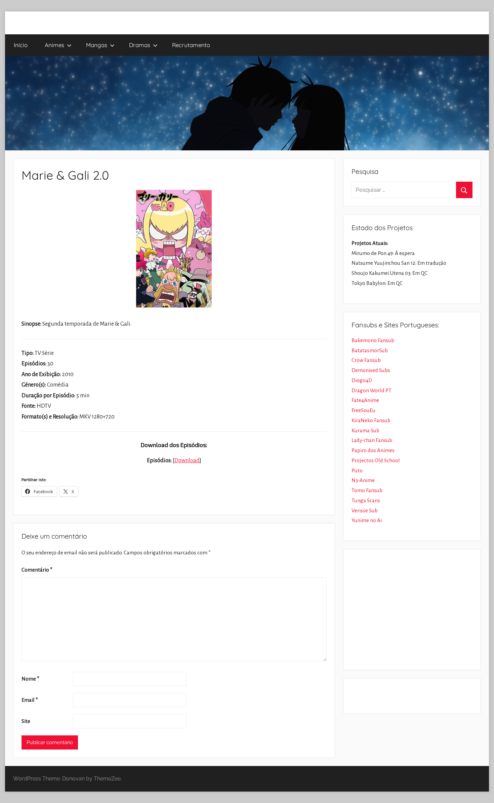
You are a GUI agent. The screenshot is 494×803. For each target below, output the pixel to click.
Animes (54, 44)
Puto (357, 470)
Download (187, 461)
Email (30, 700)
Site (26, 721)
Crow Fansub (366, 360)
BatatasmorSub (370, 350)
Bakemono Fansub (373, 340)
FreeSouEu (363, 410)
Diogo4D (362, 380)
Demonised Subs (371, 370)
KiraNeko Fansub (371, 420)
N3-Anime (363, 480)
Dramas (139, 44)
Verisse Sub (365, 510)
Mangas (96, 44)
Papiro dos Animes (373, 450)
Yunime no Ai (367, 520)
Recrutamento (191, 44)
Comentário (37, 570)
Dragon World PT (372, 390)
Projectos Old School (376, 460)
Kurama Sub (365, 430)
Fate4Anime (365, 400)
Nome (30, 679)
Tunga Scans (366, 500)
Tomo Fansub (367, 490)
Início (21, 44)
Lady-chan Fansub (372, 440)
